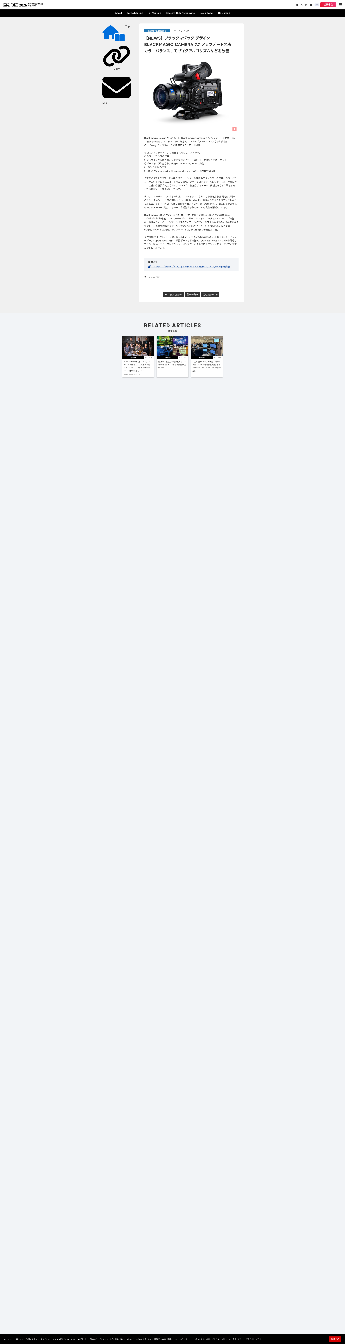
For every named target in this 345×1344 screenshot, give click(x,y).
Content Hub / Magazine (180, 13)
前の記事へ (209, 295)
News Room (206, 13)
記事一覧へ (192, 294)
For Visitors (154, 13)
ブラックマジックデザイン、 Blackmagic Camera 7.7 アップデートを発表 (190, 267)
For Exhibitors (135, 13)
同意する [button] (335, 1339)
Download (224, 13)
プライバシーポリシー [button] (254, 1339)
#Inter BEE (154, 277)
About (118, 13)
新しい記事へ (175, 295)
